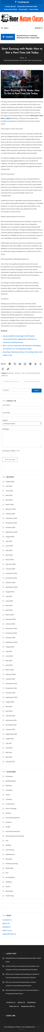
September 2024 (12, 587)
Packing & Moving (12, 864)
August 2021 (10, 739)
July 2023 (9, 651)
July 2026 (9, 486)
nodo (23, 373)
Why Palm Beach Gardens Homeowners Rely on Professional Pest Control (22, 992)
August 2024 (10, 592)
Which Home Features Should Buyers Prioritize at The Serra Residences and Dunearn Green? (22, 976)
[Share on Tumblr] (40, 364)
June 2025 (9, 546)
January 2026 (10, 514)
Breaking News (11, 781)
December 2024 (11, 573)
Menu (6, 28)
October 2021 (10, 729)
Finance (8, 813)
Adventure (9, 776)
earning (17, 373)
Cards (8, 795)
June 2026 (9, 491)
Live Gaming (10, 850)
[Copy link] (8, 369)
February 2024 (11, 619)
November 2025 (11, 523)
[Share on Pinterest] (30, 364)
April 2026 (9, 500)
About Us (6, 923)
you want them (11, 9)
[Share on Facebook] (10, 364)
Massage (9, 859)
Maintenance (10, 854)
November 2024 (11, 578)
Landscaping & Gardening (15, 836)
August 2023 (10, 647)
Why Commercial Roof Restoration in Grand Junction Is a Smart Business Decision (21, 984)
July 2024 (9, 596)
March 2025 (10, 560)
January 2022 (10, 716)
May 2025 (9, 550)
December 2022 (11, 684)
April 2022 (9, 711)
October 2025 (10, 527)
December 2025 (11, 518)
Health (8, 827)
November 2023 (11, 633)
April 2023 (9, 665)
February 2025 (11, 564)
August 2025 (10, 537)
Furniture (9, 822)
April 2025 (9, 555)
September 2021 (11, 734)
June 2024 (9, 601)
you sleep (34, 9)
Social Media (10, 877)
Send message (10, 459)
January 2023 (10, 679)
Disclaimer (6, 927)
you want (24, 9)
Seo (7, 873)
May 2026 (9, 495)
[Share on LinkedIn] (20, 364)
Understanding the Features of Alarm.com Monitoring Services (33, 381)
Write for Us (7, 930)
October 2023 (10, 638)
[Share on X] (15, 364)
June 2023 (9, 656)
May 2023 (9, 661)
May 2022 (9, 707)
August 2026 (10, 482)
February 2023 (11, 674)
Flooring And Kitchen (13, 818)
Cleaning (9, 799)
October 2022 (10, 693)
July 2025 (9, 541)
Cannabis (9, 790)
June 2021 (9, 748)
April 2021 (9, 757)
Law (7, 841)
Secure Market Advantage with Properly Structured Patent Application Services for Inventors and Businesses (20, 339)
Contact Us (7, 920)
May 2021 (9, 752)
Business (10, 373)
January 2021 (10, 762)
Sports (8, 887)
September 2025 (11, 532)
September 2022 (11, 697)
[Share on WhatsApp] (25, 364)
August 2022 (10, 702)
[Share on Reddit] (35, 364)
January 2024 (10, 624)
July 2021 (9, 743)
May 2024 (9, 606)
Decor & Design (11, 808)
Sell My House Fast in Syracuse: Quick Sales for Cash (12, 381)
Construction (10, 804)
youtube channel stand (28, 6)
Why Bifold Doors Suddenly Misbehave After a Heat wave (27, 37)
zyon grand (11, 6)
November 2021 (11, 725)
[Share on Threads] (3, 369)
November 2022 (11, 688)
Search (38, 28)
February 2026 (11, 509)
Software (9, 882)
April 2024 (9, 610)
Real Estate (9, 868)
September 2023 (11, 642)
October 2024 (10, 583)
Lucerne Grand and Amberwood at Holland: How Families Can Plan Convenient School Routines (22, 968)
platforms (4, 376)
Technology (10, 896)
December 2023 (11, 628)
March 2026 (10, 505)
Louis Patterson (24, 87)
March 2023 (10, 670)
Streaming (9, 891)
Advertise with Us (9, 934)
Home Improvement (13, 831)
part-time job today (33, 373)
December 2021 (11, 720)
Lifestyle (8, 845)
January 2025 (10, 569)
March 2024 (10, 615)
